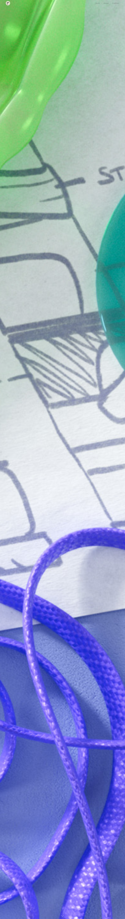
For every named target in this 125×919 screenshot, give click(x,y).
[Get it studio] (8, 3)
